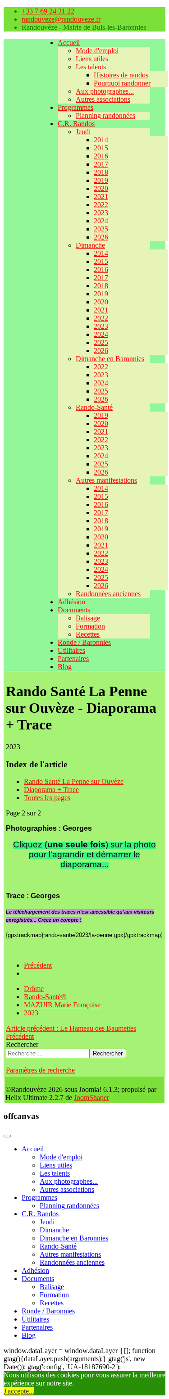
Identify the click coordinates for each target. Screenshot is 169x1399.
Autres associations (103, 99)
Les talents (91, 67)
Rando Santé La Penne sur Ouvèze (73, 781)
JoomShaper (91, 1097)
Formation (90, 626)
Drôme (34, 988)
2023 (101, 213)
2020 (101, 188)
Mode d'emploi (97, 50)
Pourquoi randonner (122, 83)
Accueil (69, 42)
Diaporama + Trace (51, 789)
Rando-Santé (94, 407)
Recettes (88, 634)
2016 (101, 156)
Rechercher (22, 1044)
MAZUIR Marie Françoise (62, 1005)
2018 (101, 172)
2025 (101, 229)
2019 (101, 180)
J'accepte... (19, 1391)
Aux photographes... (105, 91)
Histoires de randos (121, 75)
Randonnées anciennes (108, 594)
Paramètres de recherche (40, 1070)
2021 (101, 196)
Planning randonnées (105, 115)
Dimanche (90, 245)
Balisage (88, 618)
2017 (101, 164)
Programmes (75, 107)
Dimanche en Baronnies (110, 358)
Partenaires (73, 658)
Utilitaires (71, 650)
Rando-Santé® (45, 997)
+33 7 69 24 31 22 (48, 11)
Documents (74, 610)
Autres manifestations (106, 480)
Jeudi (83, 132)
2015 (101, 148)
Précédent (38, 965)
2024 (101, 221)
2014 (101, 140)
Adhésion (71, 602)
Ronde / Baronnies (84, 642)
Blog (65, 666)
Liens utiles (92, 59)
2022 (101, 204)
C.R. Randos (76, 123)
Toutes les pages (47, 797)
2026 (101, 237)
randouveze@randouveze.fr (61, 19)
